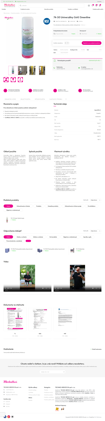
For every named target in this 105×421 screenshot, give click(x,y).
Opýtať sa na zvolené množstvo (91, 43)
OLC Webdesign (97, 417)
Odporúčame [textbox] (94, 200)
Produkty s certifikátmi (49, 397)
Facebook (8, 401)
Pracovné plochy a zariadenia (14, 241)
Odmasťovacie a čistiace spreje (73, 206)
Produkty (38, 206)
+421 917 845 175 (9, 1)
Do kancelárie (53, 237)
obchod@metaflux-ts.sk (87, 68)
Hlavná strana (7, 13)
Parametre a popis (10, 99)
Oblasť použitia (25, 99)
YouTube (8, 406)
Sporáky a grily (87, 237)
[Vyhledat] (20, 5)
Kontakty (99, 1)
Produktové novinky (48, 392)
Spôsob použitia (40, 99)
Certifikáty (31, 392)
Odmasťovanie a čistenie (23, 206)
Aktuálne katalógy (32, 390)
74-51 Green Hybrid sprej (17, 218)
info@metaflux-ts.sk (21, 1)
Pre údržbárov (91, 206)
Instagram (8, 404)
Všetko (8, 206)
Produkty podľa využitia (49, 399)
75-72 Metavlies (80, 249)
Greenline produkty (15, 13)
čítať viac (83, 25)
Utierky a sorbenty (22, 237)
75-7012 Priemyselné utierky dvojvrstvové (21, 249)
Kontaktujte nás (94, 60)
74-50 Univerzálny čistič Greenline (28, 13)
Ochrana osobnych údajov (34, 395)
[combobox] (95, 200)
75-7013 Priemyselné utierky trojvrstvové (53, 249)
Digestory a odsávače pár (13, 210)
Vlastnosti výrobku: (55, 99)
